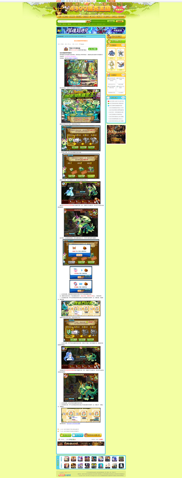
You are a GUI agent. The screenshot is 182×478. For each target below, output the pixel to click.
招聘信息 (121, 475)
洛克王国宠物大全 (65, 16)
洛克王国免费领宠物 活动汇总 (116, 118)
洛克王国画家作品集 (107, 16)
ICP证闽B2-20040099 (116, 475)
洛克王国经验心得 (79, 16)
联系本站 (91, 472)
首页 (67, 1)
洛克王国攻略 (81, 36)
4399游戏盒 (93, 1)
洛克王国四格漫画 (99, 16)
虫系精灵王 (74, 24)
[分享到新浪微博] (75, 439)
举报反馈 (82, 44)
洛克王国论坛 (121, 16)
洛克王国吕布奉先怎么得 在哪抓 (116, 121)
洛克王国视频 (85, 16)
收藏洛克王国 (119, 10)
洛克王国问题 (92, 16)
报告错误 (62, 439)
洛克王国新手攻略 (114, 16)
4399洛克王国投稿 (120, 21)
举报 (70, 1)
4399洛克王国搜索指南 (111, 21)
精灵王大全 (93, 24)
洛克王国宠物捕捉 (72, 16)
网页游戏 (88, 1)
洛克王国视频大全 (113, 75)
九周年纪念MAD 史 (111, 84)
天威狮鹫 (120, 69)
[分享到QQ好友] (70, 439)
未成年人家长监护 (97, 472)
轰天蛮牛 (111, 58)
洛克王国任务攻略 (73, 36)
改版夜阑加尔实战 (111, 92)
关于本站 (88, 472)
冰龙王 (84, 24)
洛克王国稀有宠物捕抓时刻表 (115, 105)
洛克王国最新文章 (123, 98)
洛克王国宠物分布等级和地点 (115, 114)
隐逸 (111, 69)
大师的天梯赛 (120, 84)
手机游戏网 (81, 1)
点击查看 (101, 439)
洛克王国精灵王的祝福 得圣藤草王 (71, 431)
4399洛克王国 (90, 8)
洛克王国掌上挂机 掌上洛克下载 (116, 101)
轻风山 (104, 24)
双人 (85, 1)
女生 (72, 1)
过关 (77, 1)
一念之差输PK (120, 92)
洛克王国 (59, 16)
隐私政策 (102, 472)
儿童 (75, 1)
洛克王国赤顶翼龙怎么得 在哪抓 (116, 116)
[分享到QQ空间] (71, 439)
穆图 (90, 24)
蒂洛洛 (120, 58)
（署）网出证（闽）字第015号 (110, 472)
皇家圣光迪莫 (99, 24)
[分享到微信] (73, 439)
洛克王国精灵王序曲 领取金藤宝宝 (71, 429)
